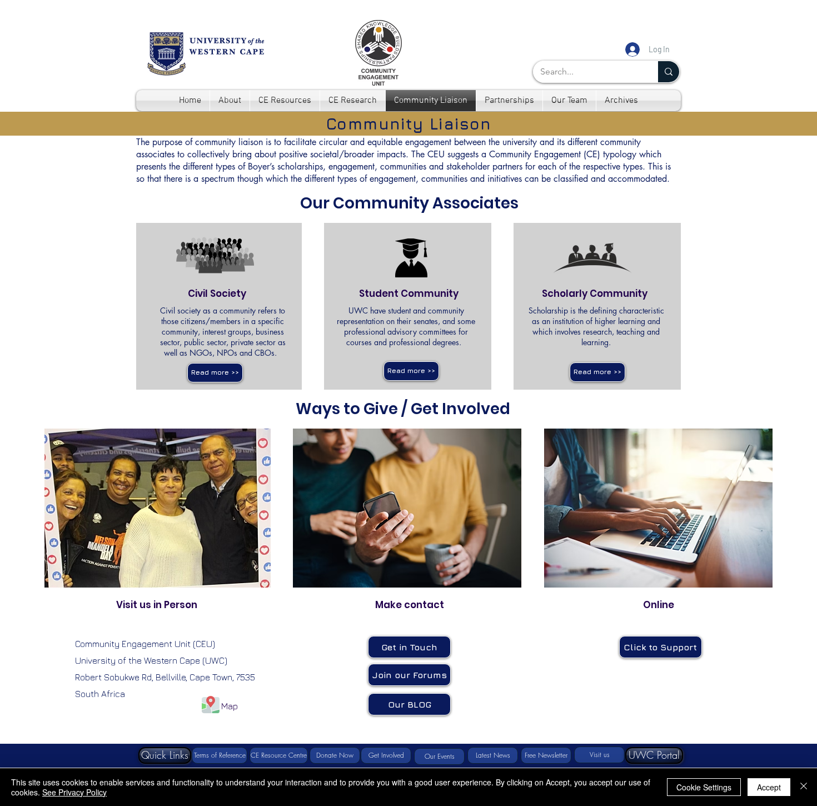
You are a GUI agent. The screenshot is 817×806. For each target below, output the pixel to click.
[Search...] (668, 71)
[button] (215, 372)
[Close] (803, 787)
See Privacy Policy (74, 792)
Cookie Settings (703, 787)
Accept (769, 787)
